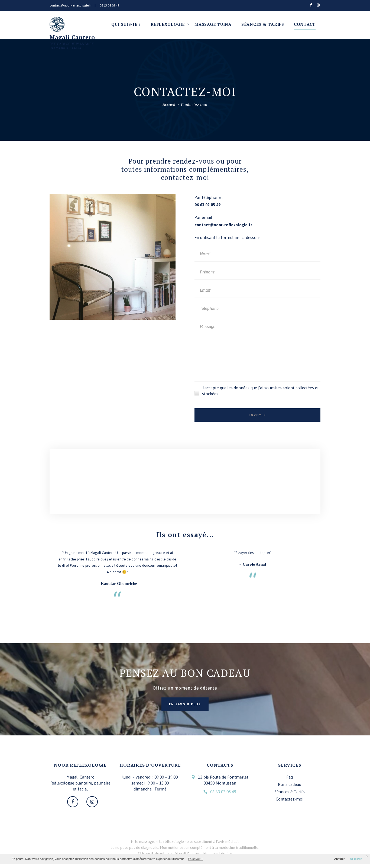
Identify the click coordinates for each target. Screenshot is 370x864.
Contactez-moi (289, 799)
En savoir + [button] (195, 858)
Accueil (169, 104)
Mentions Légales (217, 853)
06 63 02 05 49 (109, 5)
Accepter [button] (356, 858)
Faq (289, 777)
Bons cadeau (289, 784)
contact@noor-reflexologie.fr (71, 5)
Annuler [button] (339, 858)
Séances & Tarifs (289, 791)
